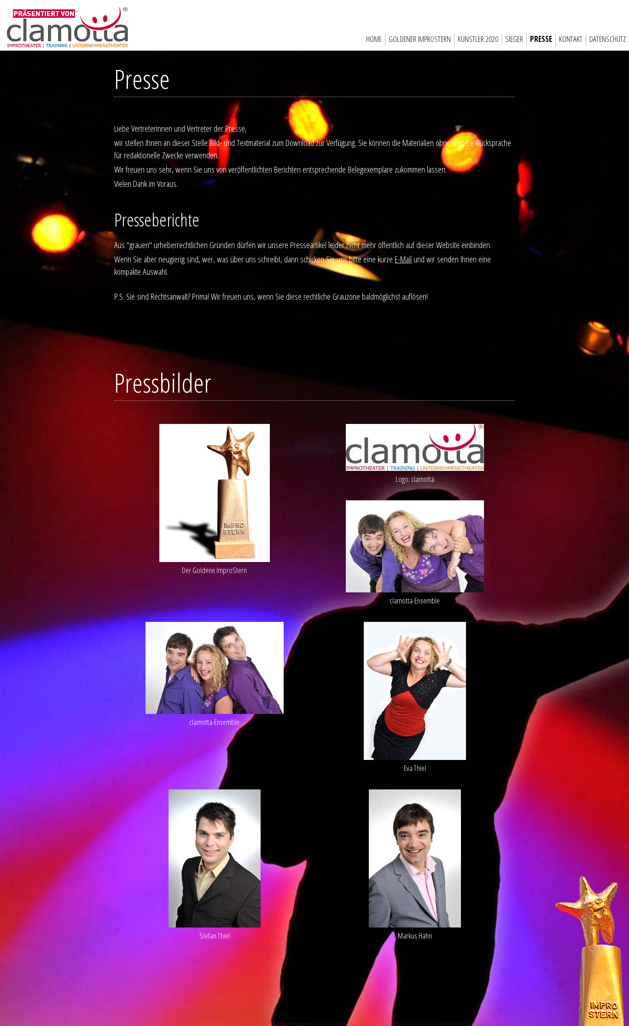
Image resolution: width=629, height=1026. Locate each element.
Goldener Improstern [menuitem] (420, 39)
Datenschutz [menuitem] (607, 39)
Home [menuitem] (374, 39)
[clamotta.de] (67, 44)
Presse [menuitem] (541, 39)
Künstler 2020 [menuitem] (478, 39)
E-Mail (403, 259)
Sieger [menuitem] (514, 39)
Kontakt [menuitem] (570, 39)
